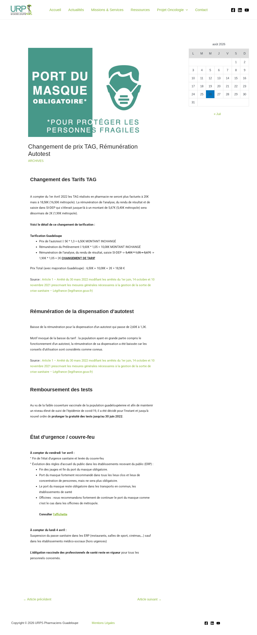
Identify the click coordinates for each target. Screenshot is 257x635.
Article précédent (37, 599)
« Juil (217, 114)
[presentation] (186, 10)
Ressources (140, 10)
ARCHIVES (36, 160)
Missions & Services (107, 10)
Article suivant (149, 599)
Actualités (76, 10)
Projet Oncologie (170, 10)
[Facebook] (233, 10)
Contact (201, 10)
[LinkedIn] (240, 10)
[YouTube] (247, 10)
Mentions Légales (103, 623)
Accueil (55, 10)
